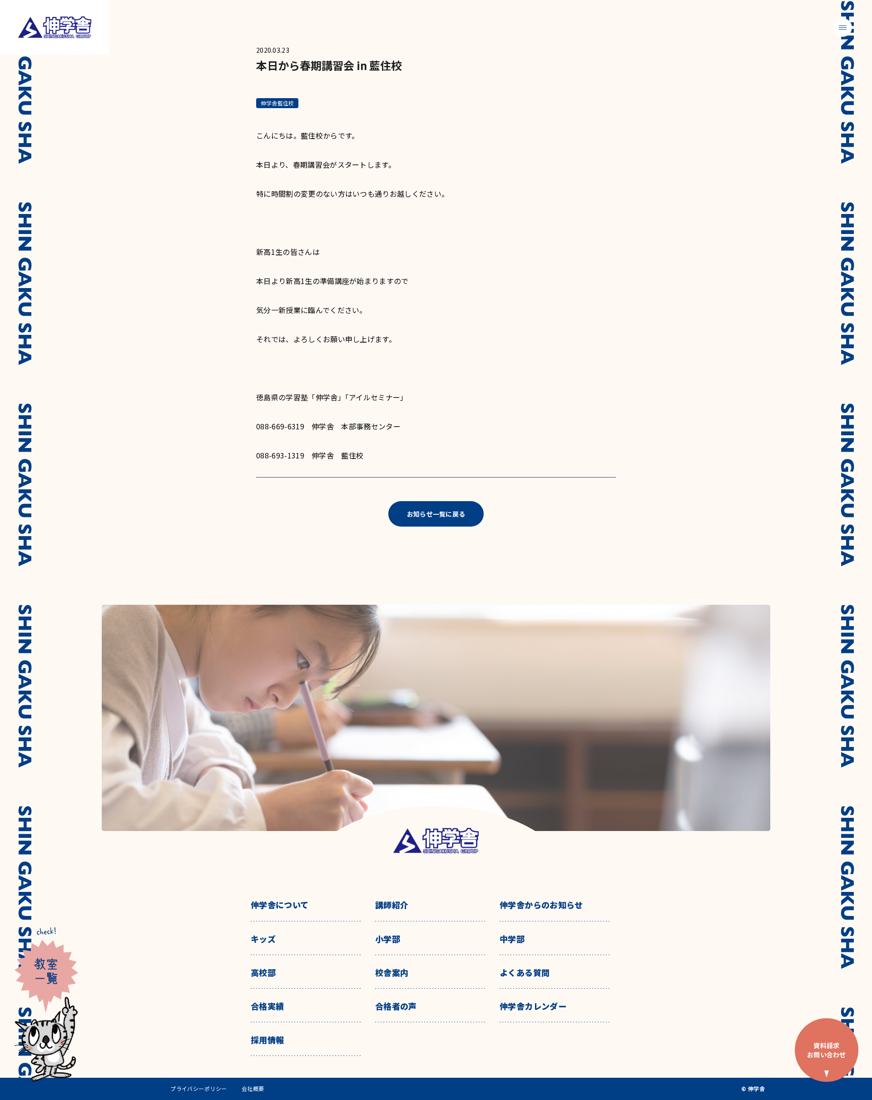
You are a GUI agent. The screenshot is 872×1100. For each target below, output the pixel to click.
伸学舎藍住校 (277, 103)
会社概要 (253, 1088)
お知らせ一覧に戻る (436, 513)
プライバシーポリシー (198, 1088)
